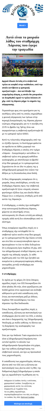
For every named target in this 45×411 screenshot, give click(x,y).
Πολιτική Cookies (27, 397)
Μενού (23, 25)
